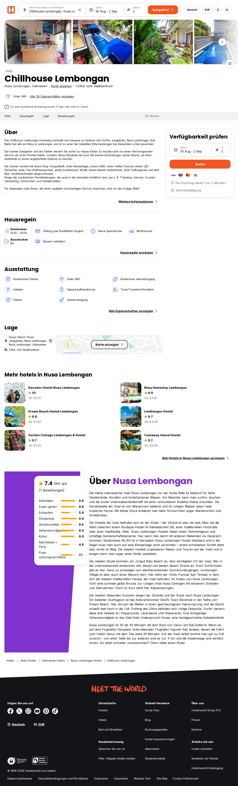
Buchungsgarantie (156, 729)
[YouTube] (37, 711)
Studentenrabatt (155, 758)
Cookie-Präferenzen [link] (186, 778)
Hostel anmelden (202, 748)
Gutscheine (101, 778)
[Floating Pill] (222, 42)
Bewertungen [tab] (66, 116)
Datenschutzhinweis (19, 778)
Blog (148, 719)
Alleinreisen (152, 748)
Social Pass (152, 710)
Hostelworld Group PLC (206, 710)
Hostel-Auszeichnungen (160, 739)
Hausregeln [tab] (27, 116)
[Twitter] (19, 711)
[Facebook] (10, 711)
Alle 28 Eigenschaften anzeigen (52, 96)
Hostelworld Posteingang (207, 768)
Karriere (197, 729)
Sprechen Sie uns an (112, 748)
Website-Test (142, 778)
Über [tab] (7, 116)
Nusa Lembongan (17, 86)
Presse (196, 719)
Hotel (9, 71)
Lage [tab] (46, 116)
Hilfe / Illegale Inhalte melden (117, 758)
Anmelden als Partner (205, 758)
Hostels (103, 710)
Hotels (103, 719)
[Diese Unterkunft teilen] (230, 63)
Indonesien (39, 86)
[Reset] (79, 9)
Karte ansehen (61, 86)
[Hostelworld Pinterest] (46, 711)
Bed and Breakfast (110, 729)
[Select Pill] (218, 10)
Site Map (162, 778)
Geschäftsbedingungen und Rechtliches (63, 778)
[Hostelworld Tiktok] (55, 711)
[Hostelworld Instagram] (28, 711)
